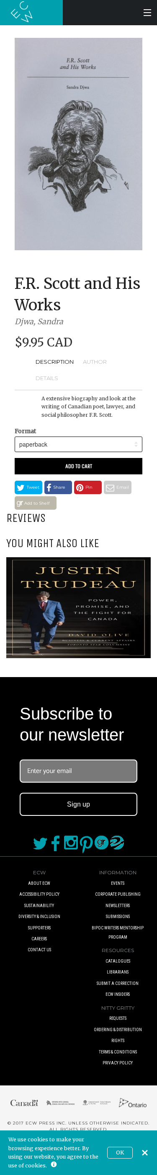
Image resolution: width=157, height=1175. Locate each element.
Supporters (39, 928)
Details (47, 378)
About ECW (39, 883)
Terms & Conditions (118, 1052)
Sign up (78, 804)
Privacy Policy (118, 1063)
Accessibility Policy (39, 894)
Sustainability (39, 905)
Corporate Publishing (118, 894)
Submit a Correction (118, 983)
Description (55, 361)
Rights (117, 1040)
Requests (117, 1018)
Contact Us (39, 949)
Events (117, 883)
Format (25, 431)
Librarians (118, 972)
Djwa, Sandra (39, 321)
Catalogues (118, 961)
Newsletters (118, 905)
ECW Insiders (118, 994)
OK (120, 1152)
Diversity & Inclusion (39, 916)
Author (95, 361)
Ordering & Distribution (118, 1029)
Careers (39, 939)
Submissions (118, 916)
